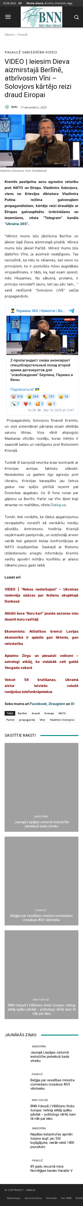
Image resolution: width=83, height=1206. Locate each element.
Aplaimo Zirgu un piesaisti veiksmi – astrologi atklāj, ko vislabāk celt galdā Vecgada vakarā (41, 661)
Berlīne (22, 713)
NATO (62, 713)
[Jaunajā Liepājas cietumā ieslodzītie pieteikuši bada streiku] (41, 787)
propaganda (27, 719)
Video (51, 52)
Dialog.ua (58, 505)
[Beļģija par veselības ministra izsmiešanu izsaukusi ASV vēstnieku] (41, 881)
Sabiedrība (33, 52)
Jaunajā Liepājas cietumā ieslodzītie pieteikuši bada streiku (41, 824)
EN (20, 3)
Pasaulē (23, 35)
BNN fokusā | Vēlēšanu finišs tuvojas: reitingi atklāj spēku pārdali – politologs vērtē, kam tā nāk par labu (42, 1009)
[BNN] (8, 107)
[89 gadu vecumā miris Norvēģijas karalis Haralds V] (16, 1165)
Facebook (38, 704)
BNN (14, 106)
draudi (36, 713)
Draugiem (57, 704)
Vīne (42, 719)
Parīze (10, 719)
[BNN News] (41, 16)
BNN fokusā (41, 999)
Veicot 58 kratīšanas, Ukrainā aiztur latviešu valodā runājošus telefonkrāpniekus (41, 685)
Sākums (10, 35)
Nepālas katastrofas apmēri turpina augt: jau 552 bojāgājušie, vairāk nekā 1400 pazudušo (52, 1140)
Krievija (49, 713)
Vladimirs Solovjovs (62, 719)
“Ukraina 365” (16, 224)
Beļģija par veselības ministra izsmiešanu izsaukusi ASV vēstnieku (41, 918)
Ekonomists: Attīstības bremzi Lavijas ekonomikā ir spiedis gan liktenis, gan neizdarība (41, 637)
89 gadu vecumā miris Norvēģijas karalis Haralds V (51, 1168)
